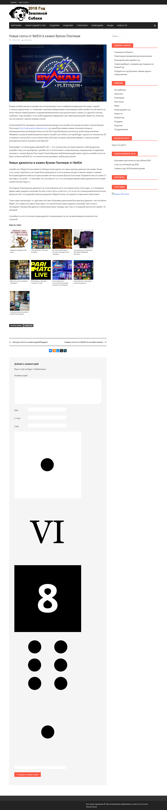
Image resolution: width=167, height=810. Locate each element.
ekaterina (28, 40)
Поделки (68, 25)
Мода (110, 25)
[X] (61, 350)
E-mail (17, 418)
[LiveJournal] (65, 350)
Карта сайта (23, 2)
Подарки (54, 25)
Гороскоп (82, 25)
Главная (13, 2)
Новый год (119, 117)
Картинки (16, 25)
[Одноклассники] (54, 350)
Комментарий (20, 375)
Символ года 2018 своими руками (129, 168)
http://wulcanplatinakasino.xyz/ (33, 128)
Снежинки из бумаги (123, 52)
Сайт (16, 426)
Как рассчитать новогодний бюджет (30, 342)
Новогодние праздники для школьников (133, 56)
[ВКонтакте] (50, 350)
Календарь (97, 25)
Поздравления (121, 129)
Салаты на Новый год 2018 (126, 164)
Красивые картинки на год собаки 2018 (132, 160)
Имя (16, 410)
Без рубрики (120, 89)
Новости (122, 25)
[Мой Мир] (57, 350)
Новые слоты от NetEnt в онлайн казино (84, 342)
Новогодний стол (35, 25)
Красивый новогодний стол (127, 60)
